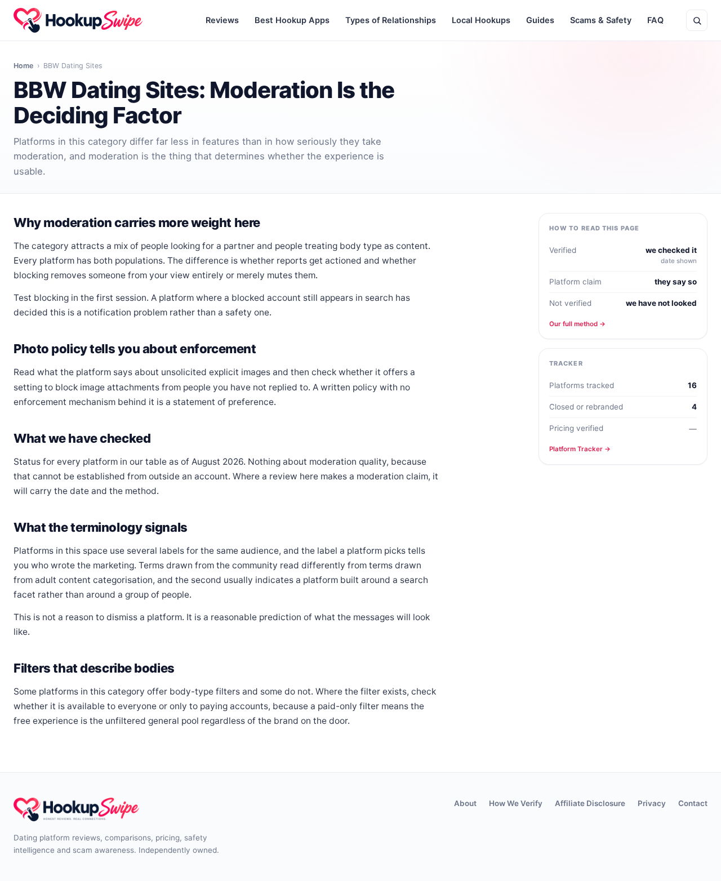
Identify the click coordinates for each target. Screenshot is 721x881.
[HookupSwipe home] (78, 20)
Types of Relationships (390, 20)
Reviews (222, 20)
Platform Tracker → (580, 449)
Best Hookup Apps (292, 20)
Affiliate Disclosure (590, 803)
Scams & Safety (600, 20)
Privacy (652, 803)
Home (23, 65)
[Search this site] (696, 20)
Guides (540, 20)
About (465, 803)
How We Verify (515, 803)
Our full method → (577, 324)
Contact (692, 803)
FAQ (655, 20)
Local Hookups (481, 20)
